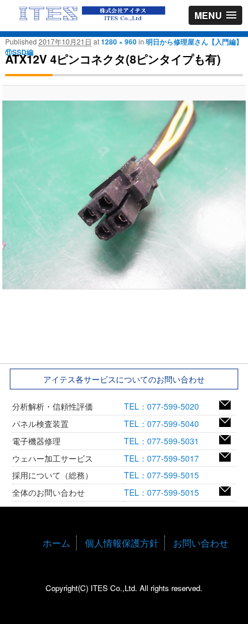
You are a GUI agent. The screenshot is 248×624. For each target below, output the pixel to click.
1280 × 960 (119, 41)
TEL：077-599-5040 (165, 423)
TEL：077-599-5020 (165, 406)
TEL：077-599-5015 (165, 475)
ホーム (56, 542)
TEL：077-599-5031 (165, 441)
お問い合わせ (200, 542)
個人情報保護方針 (122, 542)
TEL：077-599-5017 (165, 458)
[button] (215, 15)
